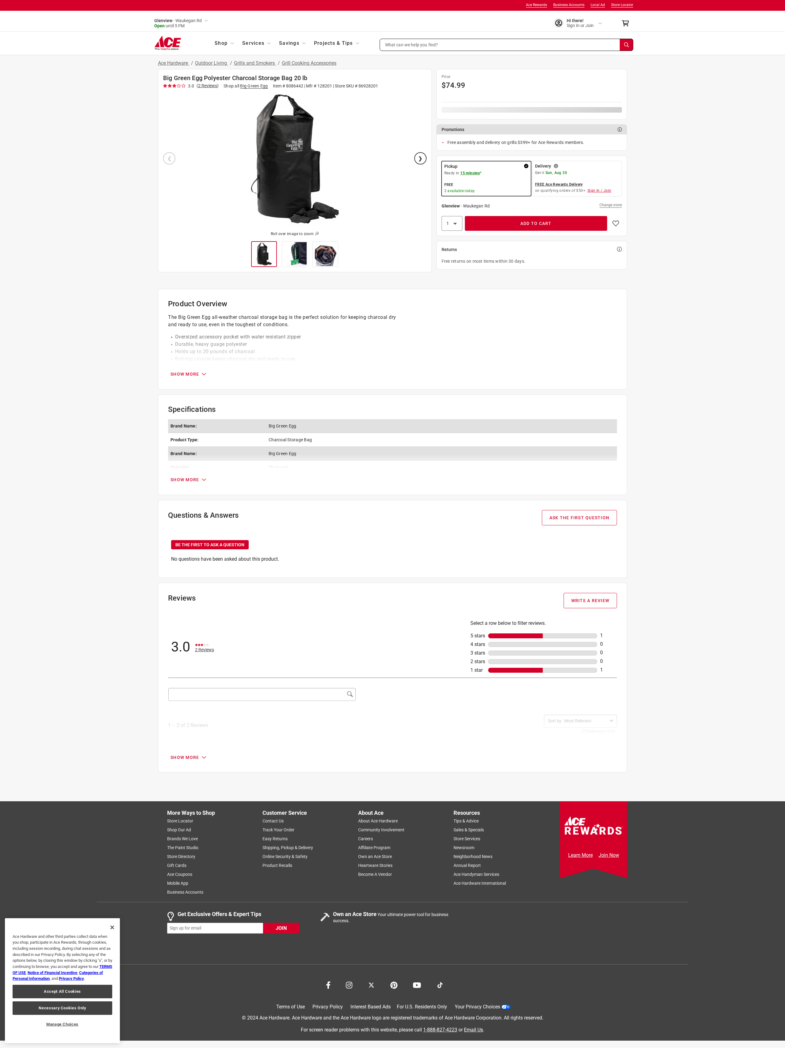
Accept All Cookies (62, 991)
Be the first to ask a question (209, 544)
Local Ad (598, 5)
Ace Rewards (536, 5)
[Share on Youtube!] (417, 984)
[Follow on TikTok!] (440, 984)
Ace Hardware (173, 63)
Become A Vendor (375, 874)
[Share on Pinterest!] (393, 984)
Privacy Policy (327, 1007)
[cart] (627, 23)
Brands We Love (182, 839)
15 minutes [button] (470, 173)
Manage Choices (62, 1024)
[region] (62, 980)
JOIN (281, 928)
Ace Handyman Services (476, 874)
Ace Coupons (179, 874)
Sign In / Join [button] (599, 190)
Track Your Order (278, 830)
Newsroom (464, 847)
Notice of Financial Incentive (52, 972)
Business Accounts (568, 5)
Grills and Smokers (255, 63)
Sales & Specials (469, 830)
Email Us (473, 1030)
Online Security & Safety (285, 856)
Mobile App (177, 883)
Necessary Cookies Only (62, 1008)
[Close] (112, 927)
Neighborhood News (473, 856)
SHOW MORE (184, 374)
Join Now (609, 855)
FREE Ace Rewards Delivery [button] (559, 184)
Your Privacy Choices (477, 1007)
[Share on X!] (371, 984)
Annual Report (467, 865)
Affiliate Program (374, 847)
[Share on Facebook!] (328, 984)
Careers (365, 839)
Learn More (580, 855)
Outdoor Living (211, 63)
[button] (507, 45)
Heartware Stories (375, 865)
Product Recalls (277, 865)
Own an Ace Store (375, 856)
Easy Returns (275, 839)
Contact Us (273, 821)
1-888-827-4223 (440, 1030)
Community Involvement (381, 830)
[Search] (626, 45)
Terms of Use (290, 1007)
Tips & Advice (466, 821)
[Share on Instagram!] (349, 984)
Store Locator (622, 5)
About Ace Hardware (378, 821)
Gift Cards (176, 865)
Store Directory (181, 856)
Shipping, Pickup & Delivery (287, 847)
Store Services (467, 839)
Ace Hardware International (480, 883)
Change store (610, 205)
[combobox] (586, 720)
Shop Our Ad (179, 830)
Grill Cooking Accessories (309, 63)
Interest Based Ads (370, 1007)
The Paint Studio (182, 847)
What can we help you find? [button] (411, 44)
